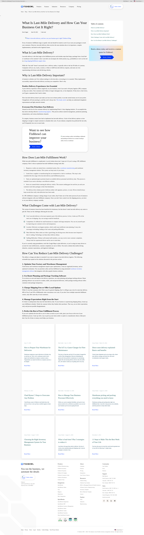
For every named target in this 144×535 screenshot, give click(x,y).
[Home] (27, 7)
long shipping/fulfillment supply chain (35, 61)
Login (131, 1)
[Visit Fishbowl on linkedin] (111, 500)
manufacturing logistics (44, 111)
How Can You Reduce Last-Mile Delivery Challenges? (104, 40)
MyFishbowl (126, 1)
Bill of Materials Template (86, 491)
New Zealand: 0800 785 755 (108, 482)
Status (22, 529)
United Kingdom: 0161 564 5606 (109, 495)
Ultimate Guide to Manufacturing (87, 487)
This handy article (61, 100)
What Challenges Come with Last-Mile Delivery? (102, 37)
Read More (27, 365)
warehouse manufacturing (68, 168)
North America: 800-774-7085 (109, 478)
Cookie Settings (45, 529)
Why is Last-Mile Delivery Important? (100, 31)
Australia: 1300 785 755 (107, 480)
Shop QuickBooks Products (64, 515)
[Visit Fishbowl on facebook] (103, 500)
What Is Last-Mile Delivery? (97, 27)
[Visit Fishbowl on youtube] (114, 500)
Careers (81, 494)
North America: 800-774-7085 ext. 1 (110, 488)
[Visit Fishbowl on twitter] (107, 500)
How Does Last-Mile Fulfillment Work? (100, 34)
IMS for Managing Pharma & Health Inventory (90, 485)
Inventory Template (84, 489)
